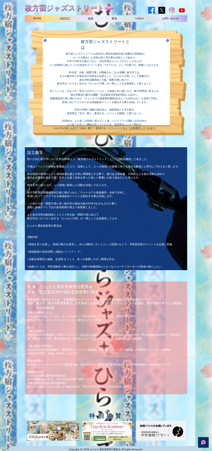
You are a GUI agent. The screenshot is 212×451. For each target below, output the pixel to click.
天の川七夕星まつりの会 (94, 334)
